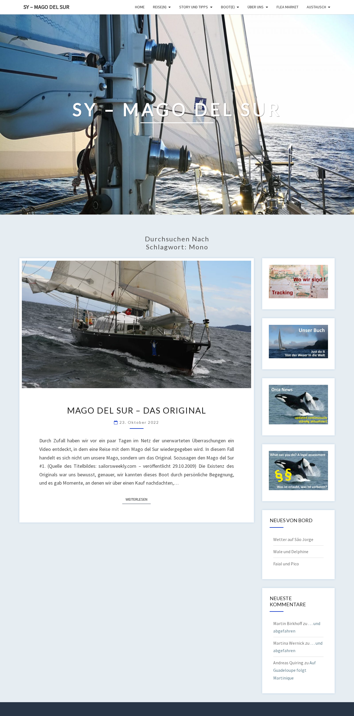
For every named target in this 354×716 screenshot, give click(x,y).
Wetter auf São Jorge (293, 539)
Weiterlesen (138, 499)
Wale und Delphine (290, 551)
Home (140, 6)
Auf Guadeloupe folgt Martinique (294, 670)
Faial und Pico (286, 563)
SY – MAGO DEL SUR (46, 6)
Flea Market (287, 6)
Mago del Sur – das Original (136, 410)
